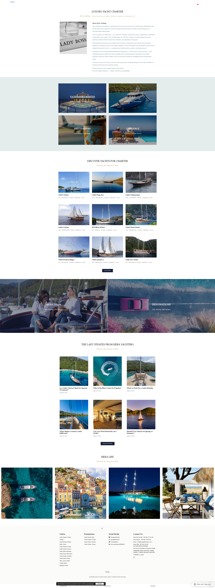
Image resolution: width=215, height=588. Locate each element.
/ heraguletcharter (115, 537)
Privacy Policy (107, 586)
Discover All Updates (107, 443)
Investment (172, 4)
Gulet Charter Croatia (65, 546)
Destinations (153, 4)
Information (182, 4)
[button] (202, 584)
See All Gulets (107, 270)
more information (90, 583)
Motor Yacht (136, 4)
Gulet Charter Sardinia (66, 556)
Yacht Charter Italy (89, 537)
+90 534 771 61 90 (148, 537)
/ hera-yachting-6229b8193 (117, 544)
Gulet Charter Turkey (65, 537)
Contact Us (191, 4)
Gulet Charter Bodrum (65, 551)
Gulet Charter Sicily (65, 558)
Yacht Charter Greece (90, 542)
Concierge (163, 4)
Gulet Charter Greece (65, 549)
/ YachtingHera (114, 542)
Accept (99, 584)
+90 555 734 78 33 (146, 539)
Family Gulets (63, 563)
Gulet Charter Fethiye (65, 542)
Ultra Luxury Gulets (65, 560)
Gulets (127, 4)
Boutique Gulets (64, 565)
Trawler (144, 4)
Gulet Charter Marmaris (66, 553)
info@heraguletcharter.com (144, 542)
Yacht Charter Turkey (89, 544)
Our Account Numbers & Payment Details (144, 548)
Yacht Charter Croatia (90, 539)
